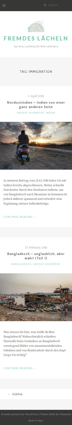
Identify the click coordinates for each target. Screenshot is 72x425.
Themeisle (65, 414)
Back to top (35, 420)
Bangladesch (21, 264)
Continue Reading (20, 217)
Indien (50, 112)
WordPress (31, 414)
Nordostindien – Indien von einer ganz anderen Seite (36, 104)
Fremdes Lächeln (36, 38)
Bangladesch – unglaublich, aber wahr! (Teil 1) (36, 256)
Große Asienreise (30, 112)
